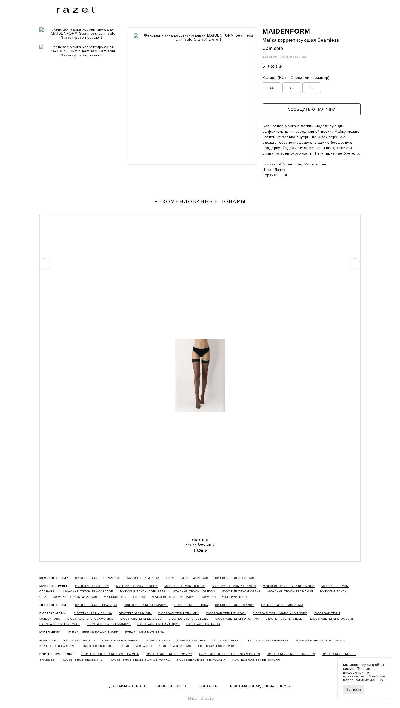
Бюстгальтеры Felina (93, 613)
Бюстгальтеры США (203, 624)
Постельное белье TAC (82, 659)
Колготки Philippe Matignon (321, 640)
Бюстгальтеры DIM (135, 613)
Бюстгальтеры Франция (158, 624)
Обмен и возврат (172, 686)
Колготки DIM (158, 640)
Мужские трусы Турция (124, 596)
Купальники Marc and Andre (93, 632)
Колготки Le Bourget (121, 640)
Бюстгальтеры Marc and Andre (280, 613)
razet (76, 9)
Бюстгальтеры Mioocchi (331, 618)
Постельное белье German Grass (229, 654)
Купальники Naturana (144, 632)
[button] (43, 9)
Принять (353, 689)
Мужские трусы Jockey (137, 586)
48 (292, 88)
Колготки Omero (226, 640)
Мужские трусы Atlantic (234, 586)
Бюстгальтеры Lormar (59, 624)
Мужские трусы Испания (174, 596)
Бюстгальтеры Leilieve (141, 618)
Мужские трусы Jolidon (194, 591)
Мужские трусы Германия (290, 591)
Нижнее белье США (142, 577)
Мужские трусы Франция (75, 596)
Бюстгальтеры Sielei (284, 618)
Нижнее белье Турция (234, 577)
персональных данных (363, 680)
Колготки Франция (175, 645)
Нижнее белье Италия (234, 605)
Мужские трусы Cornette (143, 591)
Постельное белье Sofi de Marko (140, 659)
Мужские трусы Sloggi (184, 586)
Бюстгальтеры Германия (109, 624)
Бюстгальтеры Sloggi (226, 613)
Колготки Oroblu (79, 640)
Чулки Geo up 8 (200, 542)
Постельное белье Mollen (291, 654)
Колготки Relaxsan (56, 645)
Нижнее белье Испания (282, 605)
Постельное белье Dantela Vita (110, 654)
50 (311, 88)
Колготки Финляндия (216, 645)
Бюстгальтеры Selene (188, 618)
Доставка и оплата (127, 686)
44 (272, 88)
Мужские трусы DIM (92, 586)
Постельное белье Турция (256, 659)
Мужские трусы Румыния (224, 596)
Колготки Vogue (191, 640)
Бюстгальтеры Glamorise (90, 618)
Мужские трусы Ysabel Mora (289, 586)
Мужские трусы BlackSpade (88, 591)
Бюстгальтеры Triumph (178, 613)
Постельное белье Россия (201, 659)
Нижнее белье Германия (97, 577)
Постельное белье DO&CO (169, 654)
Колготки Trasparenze (268, 640)
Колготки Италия (137, 645)
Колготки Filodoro (98, 645)
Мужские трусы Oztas (241, 591)
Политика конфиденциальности (260, 686)
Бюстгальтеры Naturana (237, 618)
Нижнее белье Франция (187, 577)
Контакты (208, 686)
